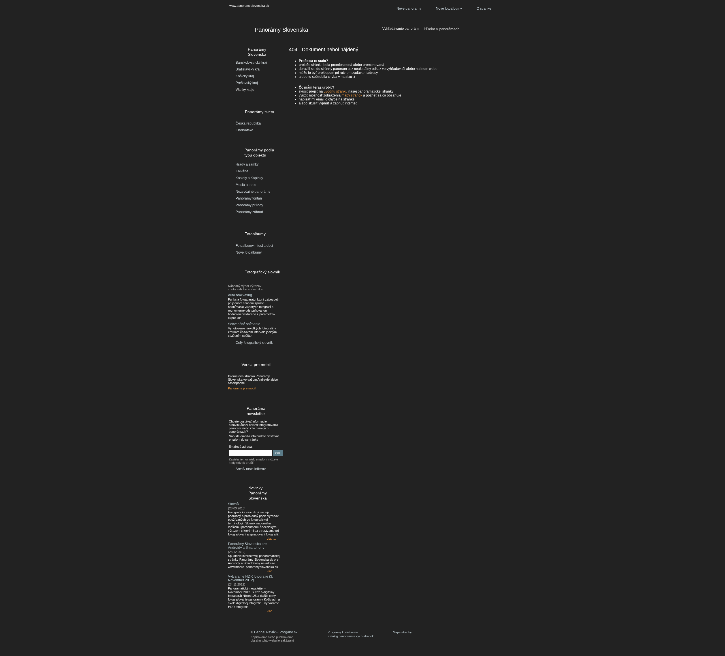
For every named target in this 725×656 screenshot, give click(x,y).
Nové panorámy (408, 8)
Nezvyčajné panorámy (253, 192)
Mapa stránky (402, 632)
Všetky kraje (245, 90)
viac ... (271, 538)
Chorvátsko (244, 130)
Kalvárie (242, 171)
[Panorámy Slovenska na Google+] (488, 636)
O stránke (484, 8)
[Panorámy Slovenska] (238, 30)
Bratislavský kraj (248, 69)
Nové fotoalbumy (449, 8)
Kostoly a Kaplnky (249, 178)
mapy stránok (352, 95)
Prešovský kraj (247, 83)
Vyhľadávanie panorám (400, 29)
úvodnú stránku (335, 91)
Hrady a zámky (247, 164)
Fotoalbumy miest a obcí (254, 246)
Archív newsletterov (251, 469)
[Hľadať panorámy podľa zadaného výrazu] (488, 29)
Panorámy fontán (249, 198)
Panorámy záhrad (249, 212)
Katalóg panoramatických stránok (351, 636)
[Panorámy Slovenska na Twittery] (471, 636)
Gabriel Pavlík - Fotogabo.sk (275, 632)
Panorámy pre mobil (241, 388)
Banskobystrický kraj (251, 63)
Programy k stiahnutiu (343, 632)
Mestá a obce (246, 185)
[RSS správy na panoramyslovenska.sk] (480, 636)
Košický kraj (245, 76)
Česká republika (248, 123)
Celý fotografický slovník (254, 343)
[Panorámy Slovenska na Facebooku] (463, 636)
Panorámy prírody (249, 205)
